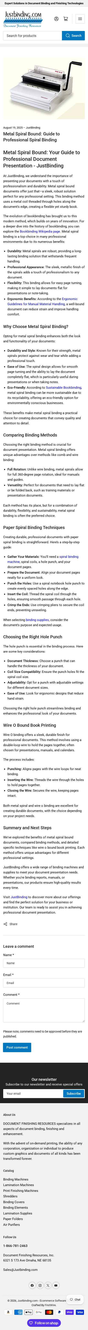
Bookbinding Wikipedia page (40, 231)
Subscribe (74, 1094)
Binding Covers (14, 1202)
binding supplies (37, 620)
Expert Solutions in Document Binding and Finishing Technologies (44, 3)
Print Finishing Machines (20, 1191)
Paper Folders (13, 1219)
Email (8, 975)
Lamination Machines (18, 1185)
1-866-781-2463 (15, 1246)
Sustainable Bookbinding (63, 388)
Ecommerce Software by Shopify (59, 1300)
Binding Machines (15, 1179)
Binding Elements (15, 1208)
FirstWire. (50, 1305)
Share (13, 924)
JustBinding (19, 897)
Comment (11, 995)
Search (76, 36)
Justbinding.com (28, 1300)
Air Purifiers (11, 1225)
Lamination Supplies (17, 1213)
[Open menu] (80, 18)
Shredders (10, 1196)
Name (8, 955)
